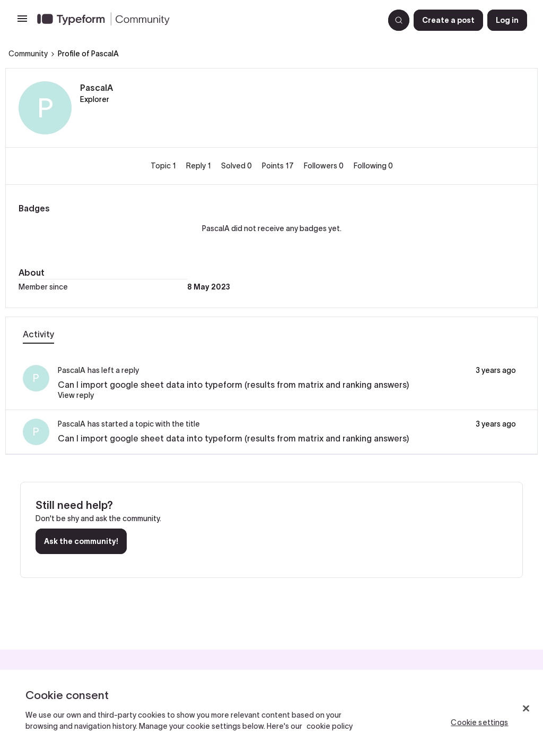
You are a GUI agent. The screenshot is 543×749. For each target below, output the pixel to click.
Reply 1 (199, 165)
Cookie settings (479, 722)
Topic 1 (164, 165)
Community (28, 53)
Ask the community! (81, 541)
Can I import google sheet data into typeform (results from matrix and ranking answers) (233, 384)
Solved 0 (237, 165)
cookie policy (329, 726)
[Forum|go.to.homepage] (206, 20)
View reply (76, 395)
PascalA (96, 87)
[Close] (526, 708)
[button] (22, 22)
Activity (38, 334)
